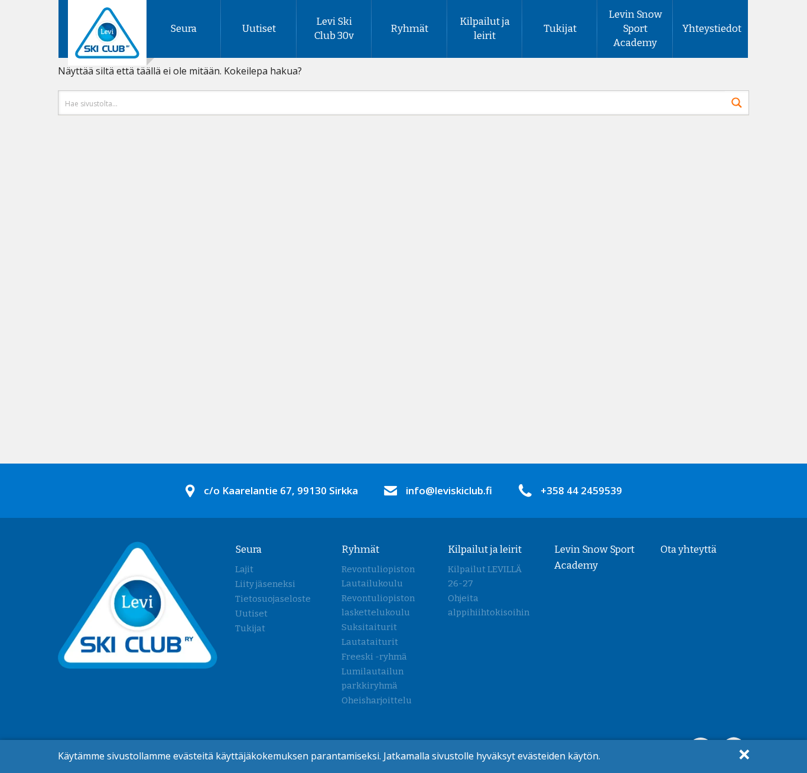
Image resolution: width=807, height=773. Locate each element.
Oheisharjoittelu (376, 700)
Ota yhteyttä (688, 549)
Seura (183, 28)
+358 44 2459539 (581, 490)
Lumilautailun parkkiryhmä (372, 678)
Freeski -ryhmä (374, 656)
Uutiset (259, 28)
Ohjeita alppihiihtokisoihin (488, 605)
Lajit (244, 569)
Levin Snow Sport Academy (635, 28)
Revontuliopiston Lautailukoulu (378, 576)
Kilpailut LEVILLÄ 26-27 (485, 576)
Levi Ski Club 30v (334, 28)
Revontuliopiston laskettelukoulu (378, 605)
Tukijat (560, 28)
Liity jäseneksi (265, 584)
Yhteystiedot (711, 28)
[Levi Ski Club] (107, 31)
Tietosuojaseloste (273, 598)
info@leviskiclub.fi (449, 490)
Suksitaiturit (369, 627)
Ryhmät (409, 28)
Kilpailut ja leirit (485, 28)
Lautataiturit (369, 642)
